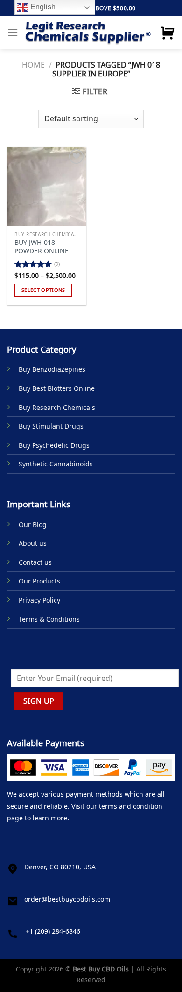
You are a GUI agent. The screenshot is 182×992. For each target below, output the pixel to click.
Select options (43, 289)
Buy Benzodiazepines (52, 369)
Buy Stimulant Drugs (51, 426)
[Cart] (167, 33)
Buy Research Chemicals (57, 407)
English (42, 7)
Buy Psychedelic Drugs (54, 445)
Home (33, 65)
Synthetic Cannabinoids (56, 463)
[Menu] (12, 32)
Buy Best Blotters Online (57, 388)
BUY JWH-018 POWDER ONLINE (41, 246)
